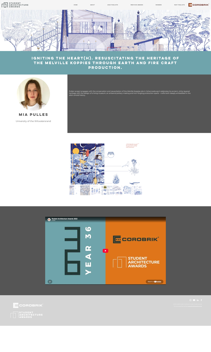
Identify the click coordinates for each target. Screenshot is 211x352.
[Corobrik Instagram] (190, 300)
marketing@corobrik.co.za (195, 306)
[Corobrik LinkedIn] (197, 300)
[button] (136, 4)
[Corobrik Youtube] (194, 300)
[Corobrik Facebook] (201, 300)
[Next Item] (139, 164)
